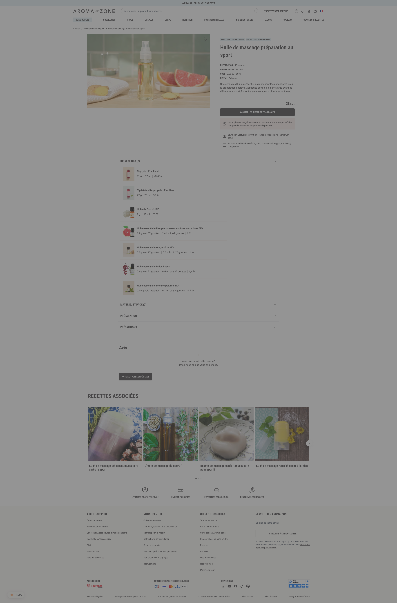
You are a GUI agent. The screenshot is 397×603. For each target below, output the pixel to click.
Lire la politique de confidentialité (178, 329)
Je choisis (180, 338)
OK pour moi (217, 338)
